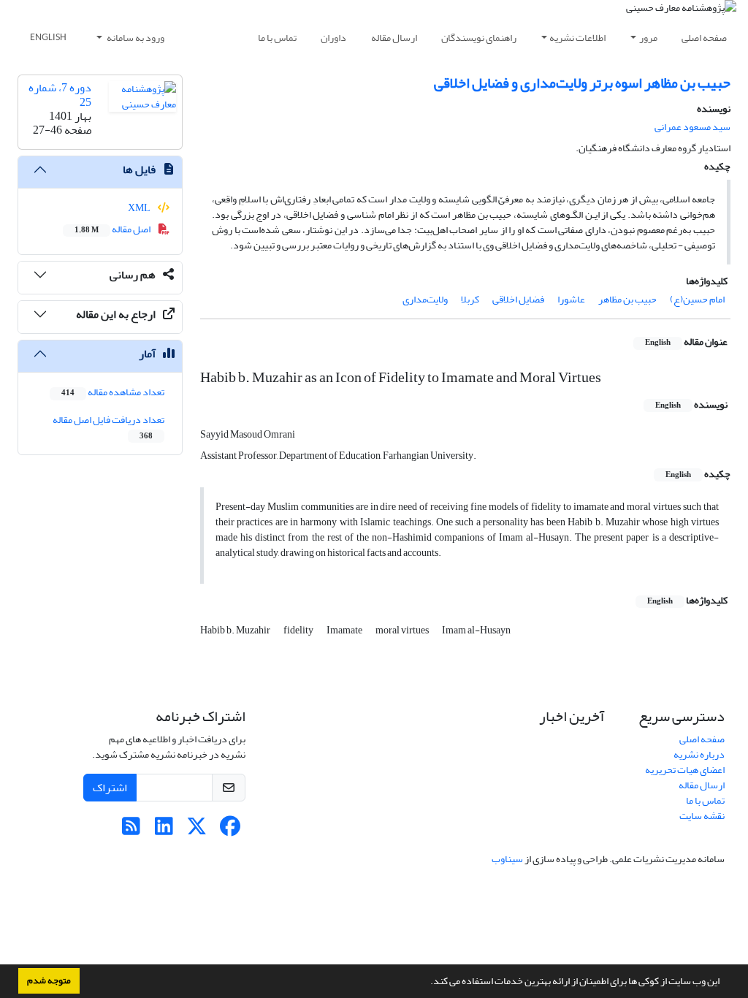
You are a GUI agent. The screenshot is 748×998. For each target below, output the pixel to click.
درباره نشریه (699, 754)
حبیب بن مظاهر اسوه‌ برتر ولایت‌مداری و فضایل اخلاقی (582, 83)
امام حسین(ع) (697, 299)
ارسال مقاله (394, 37)
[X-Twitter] (197, 830)
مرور (648, 37)
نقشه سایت (702, 816)
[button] (426, 982)
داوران (333, 37)
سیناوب (507, 859)
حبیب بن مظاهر (627, 299)
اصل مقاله (113, 229)
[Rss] (131, 830)
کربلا (470, 299)
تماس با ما (277, 37)
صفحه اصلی (704, 37)
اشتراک (110, 788)
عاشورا (571, 299)
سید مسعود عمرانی (692, 127)
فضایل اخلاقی (518, 299)
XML (140, 208)
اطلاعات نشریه (577, 37)
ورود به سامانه (134, 37)
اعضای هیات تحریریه (685, 770)
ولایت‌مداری (425, 299)
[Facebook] (229, 830)
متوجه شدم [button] (49, 980)
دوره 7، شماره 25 (59, 95)
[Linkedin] (164, 830)
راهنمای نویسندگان (478, 37)
